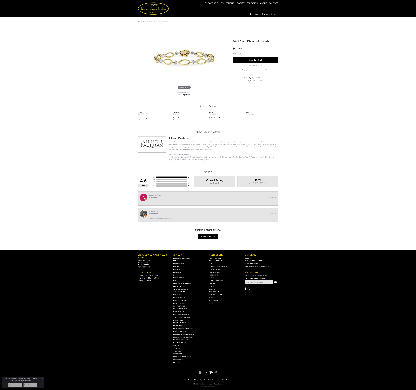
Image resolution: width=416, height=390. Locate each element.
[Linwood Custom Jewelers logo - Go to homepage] (154, 8)
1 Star (153, 186)
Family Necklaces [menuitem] (179, 303)
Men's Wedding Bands (235, 157)
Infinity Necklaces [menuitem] (180, 309)
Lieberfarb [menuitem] (212, 283)
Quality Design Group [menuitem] (217, 295)
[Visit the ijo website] (213, 372)
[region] (184, 57)
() (188, 177)
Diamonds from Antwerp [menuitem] (218, 266)
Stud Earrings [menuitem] (178, 360)
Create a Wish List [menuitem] (251, 264)
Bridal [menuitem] (175, 261)
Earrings (184, 157)
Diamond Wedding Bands (200, 159)
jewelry (145, 21)
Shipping (244, 70)
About (263, 3)
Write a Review (208, 236)
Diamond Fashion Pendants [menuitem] (183, 337)
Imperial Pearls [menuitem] (214, 272)
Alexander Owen (155, 195)
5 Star (153, 177)
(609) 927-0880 (184, 95)
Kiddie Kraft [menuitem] (213, 275)
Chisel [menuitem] (211, 264)
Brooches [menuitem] (176, 362)
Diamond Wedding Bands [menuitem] (182, 258)
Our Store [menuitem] (248, 258)
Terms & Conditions (210, 380)
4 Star (153, 179)
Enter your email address (255, 278)
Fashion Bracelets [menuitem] (179, 297)
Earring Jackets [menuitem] (179, 286)
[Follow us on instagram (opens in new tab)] (249, 288)
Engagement (211, 3)
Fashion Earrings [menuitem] (179, 331)
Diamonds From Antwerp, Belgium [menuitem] (257, 266)
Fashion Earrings (269, 157)
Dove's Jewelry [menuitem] (214, 269)
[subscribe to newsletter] (275, 282)
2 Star (153, 184)
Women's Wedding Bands (253, 157)
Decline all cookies (15, 385)
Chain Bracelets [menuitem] (179, 292)
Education (252, 3)
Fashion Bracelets (206, 157)
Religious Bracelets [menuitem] (180, 343)
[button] (255, 14)
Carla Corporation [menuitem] (216, 261)
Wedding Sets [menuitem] (178, 354)
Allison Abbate (154, 211)
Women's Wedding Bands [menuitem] (182, 317)
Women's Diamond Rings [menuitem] (182, 357)
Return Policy (188, 380)
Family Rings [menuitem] (177, 326)
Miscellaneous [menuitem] (178, 278)
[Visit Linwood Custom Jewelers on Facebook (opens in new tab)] (245, 288)
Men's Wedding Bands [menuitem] (181, 314)
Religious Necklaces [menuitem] (180, 340)
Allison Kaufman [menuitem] (215, 258)
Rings (197, 157)
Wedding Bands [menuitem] (178, 264)
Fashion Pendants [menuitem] (179, 323)
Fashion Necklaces (220, 157)
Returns (267, 70)
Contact (273, 3)
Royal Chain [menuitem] (213, 300)
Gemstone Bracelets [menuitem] (180, 289)
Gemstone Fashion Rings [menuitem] (182, 283)
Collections (227, 3)
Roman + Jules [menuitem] (214, 297)
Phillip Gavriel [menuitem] (214, 292)
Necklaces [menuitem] (177, 272)
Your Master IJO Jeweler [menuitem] (253, 261)
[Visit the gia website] (203, 372)
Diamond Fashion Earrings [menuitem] (183, 328)
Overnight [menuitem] (213, 289)
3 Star (153, 181)
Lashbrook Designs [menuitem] (216, 281)
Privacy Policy (198, 380)
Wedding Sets (182, 159)
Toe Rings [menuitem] (176, 348)
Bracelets (151, 21)
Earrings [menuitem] (176, 269)
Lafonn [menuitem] (211, 278)
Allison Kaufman (213, 114)
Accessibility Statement (225, 380)
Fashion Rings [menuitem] (178, 320)
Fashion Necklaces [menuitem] (180, 300)
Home (139, 21)
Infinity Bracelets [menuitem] (179, 306)
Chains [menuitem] (175, 281)
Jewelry (240, 3)
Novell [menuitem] (211, 286)
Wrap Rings (172, 159)
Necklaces (191, 157)
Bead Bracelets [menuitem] (178, 312)
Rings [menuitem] (175, 275)
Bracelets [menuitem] (176, 266)
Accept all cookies (30, 385)
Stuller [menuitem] (211, 303)
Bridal (170, 157)
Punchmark (211, 387)
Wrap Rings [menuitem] (177, 351)
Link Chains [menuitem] (177, 295)
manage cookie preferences (21, 381)
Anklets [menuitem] (176, 345)
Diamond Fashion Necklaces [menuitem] (183, 334)
